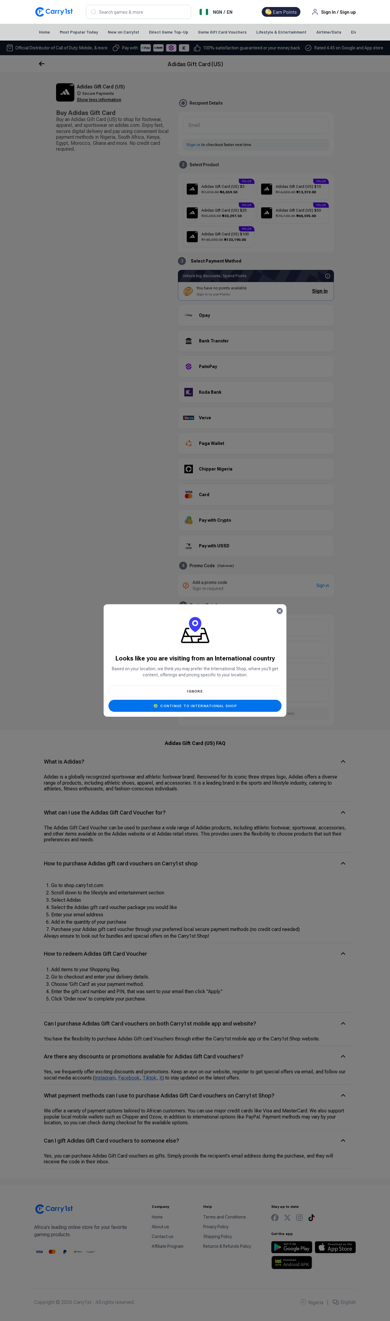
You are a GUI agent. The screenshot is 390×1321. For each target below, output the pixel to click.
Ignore (195, 691)
